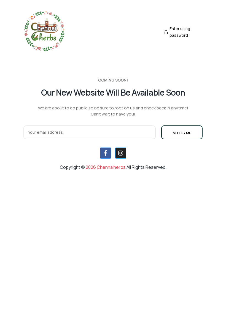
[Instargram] (120, 153)
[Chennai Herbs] (44, 32)
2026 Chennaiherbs (106, 167)
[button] (182, 32)
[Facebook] (105, 153)
